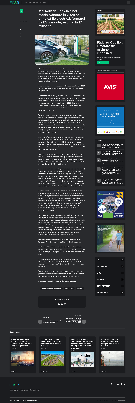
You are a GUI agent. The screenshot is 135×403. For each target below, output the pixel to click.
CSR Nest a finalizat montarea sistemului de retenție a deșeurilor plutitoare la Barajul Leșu (112, 153)
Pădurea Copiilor (121, 400)
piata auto (79, 288)
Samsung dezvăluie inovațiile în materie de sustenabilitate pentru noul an (51, 342)
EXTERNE (26, 11)
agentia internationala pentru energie (51, 288)
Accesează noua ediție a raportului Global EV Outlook (57, 281)
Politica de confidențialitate (30, 400)
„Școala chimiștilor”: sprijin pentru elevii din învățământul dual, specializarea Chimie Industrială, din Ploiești (113, 161)
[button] (6, 2)
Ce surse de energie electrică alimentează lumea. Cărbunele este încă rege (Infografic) (21, 342)
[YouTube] (124, 384)
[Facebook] (111, 384)
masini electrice (69, 288)
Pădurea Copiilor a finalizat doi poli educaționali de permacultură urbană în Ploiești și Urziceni (112, 145)
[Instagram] (121, 384)
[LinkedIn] (118, 384)
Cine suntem (102, 62)
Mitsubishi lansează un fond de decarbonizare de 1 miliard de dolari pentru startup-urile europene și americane (82, 343)
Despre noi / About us (15, 400)
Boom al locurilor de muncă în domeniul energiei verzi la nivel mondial (110, 342)
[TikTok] (115, 384)
